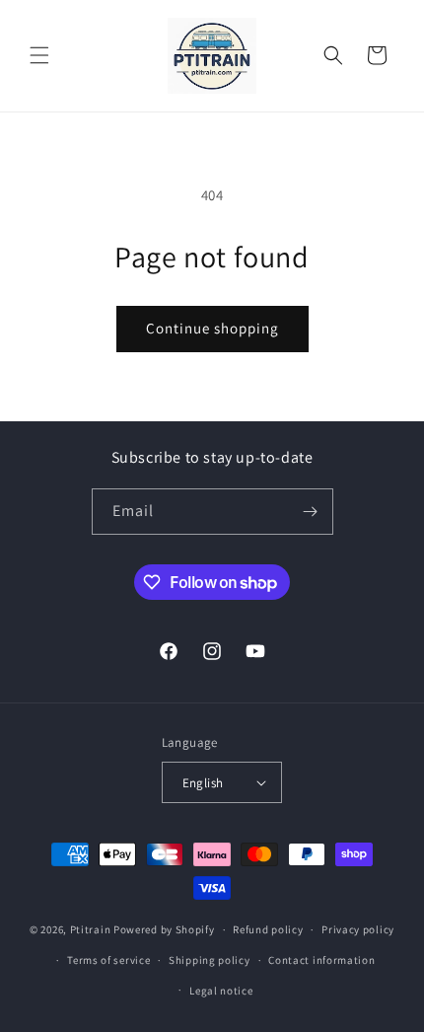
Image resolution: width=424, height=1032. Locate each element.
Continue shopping (212, 328)
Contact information (321, 960)
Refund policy (268, 929)
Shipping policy (209, 960)
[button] (39, 55)
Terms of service (108, 960)
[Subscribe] (310, 511)
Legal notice (220, 990)
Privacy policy (357, 929)
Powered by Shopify (164, 929)
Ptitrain (90, 929)
